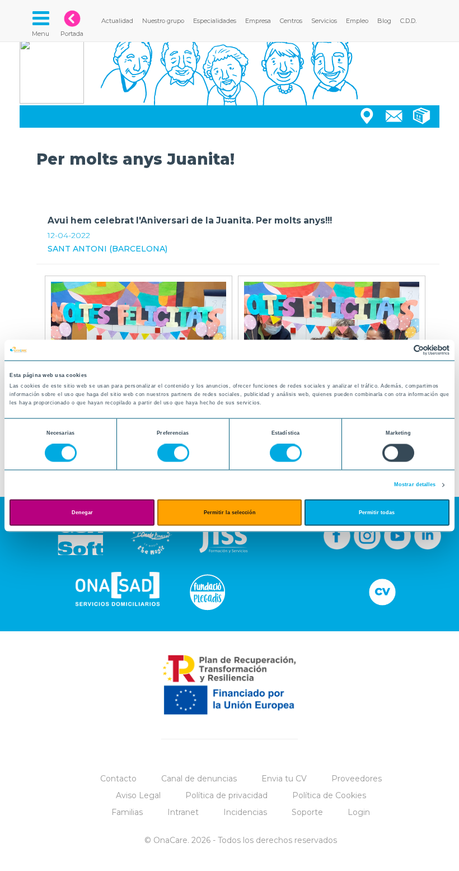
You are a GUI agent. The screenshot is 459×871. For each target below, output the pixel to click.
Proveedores (356, 779)
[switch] (173, 453)
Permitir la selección (230, 512)
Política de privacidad (226, 795)
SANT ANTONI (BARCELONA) (107, 249)
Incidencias (245, 812)
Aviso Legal (138, 795)
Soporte (307, 812)
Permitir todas (377, 512)
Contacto (118, 779)
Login (359, 812)
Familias (127, 812)
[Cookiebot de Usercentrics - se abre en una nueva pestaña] (400, 349)
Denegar (82, 512)
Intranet (183, 812)
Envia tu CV (284, 779)
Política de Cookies (329, 795)
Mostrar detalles (415, 485)
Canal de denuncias (199, 779)
